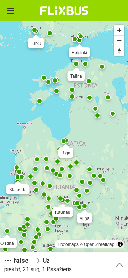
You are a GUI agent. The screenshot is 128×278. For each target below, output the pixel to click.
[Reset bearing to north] (119, 51)
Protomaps (68, 244)
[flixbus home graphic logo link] (64, 10)
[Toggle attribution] (120, 244)
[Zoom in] (119, 30)
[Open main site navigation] (10, 10)
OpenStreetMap (99, 244)
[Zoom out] (119, 40)
